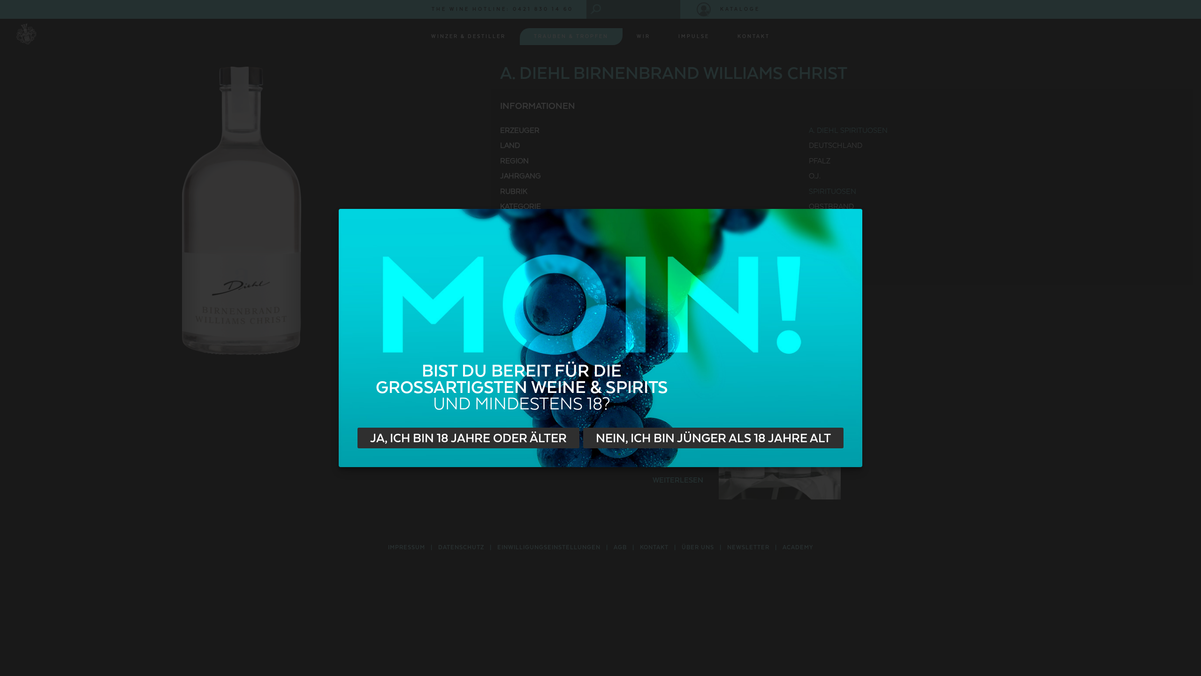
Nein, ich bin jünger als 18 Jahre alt (713, 438)
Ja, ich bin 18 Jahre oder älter (468, 438)
